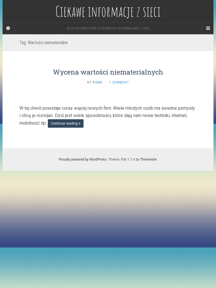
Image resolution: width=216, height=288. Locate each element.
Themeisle (148, 159)
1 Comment (119, 82)
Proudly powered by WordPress (83, 159)
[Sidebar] (8, 28)
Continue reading (64, 123)
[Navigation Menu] (207, 28)
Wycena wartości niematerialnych (108, 72)
